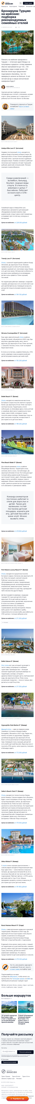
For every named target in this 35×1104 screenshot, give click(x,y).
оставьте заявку (15, 969)
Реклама (18, 1078)
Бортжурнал (13, 6)
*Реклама (6, 622)
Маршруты (4, 6)
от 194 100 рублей (20, 294)
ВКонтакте (13, 976)
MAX (28, 979)
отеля (5, 865)
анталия (9, 985)
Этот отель (5, 665)
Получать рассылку (25, 1052)
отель (19, 152)
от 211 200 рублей (20, 618)
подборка (9, 987)
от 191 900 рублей (20, 887)
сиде (15, 987)
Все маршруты (5, 998)
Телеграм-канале (18, 979)
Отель (3, 262)
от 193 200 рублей (20, 360)
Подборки (21, 6)
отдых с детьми (28, 985)
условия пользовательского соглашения (21, 1096)
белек (15, 985)
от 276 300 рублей (20, 959)
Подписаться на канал (9, 1062)
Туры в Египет (16, 1076)
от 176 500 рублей (20, 823)
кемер (20, 985)
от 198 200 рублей (20, 424)
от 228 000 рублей (20, 222)
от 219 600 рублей (20, 531)
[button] (3, 128)
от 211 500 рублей (20, 686)
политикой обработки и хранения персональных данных (14, 1056)
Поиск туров (28, 3)
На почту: (4, 1048)
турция (19, 987)
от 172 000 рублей (20, 752)
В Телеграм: (5, 1059)
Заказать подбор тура (7, 1078)
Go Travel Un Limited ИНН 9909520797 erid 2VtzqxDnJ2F (17, 623)
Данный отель (6, 729)
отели (3, 987)
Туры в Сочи (26, 1076)
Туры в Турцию (5, 1076)
